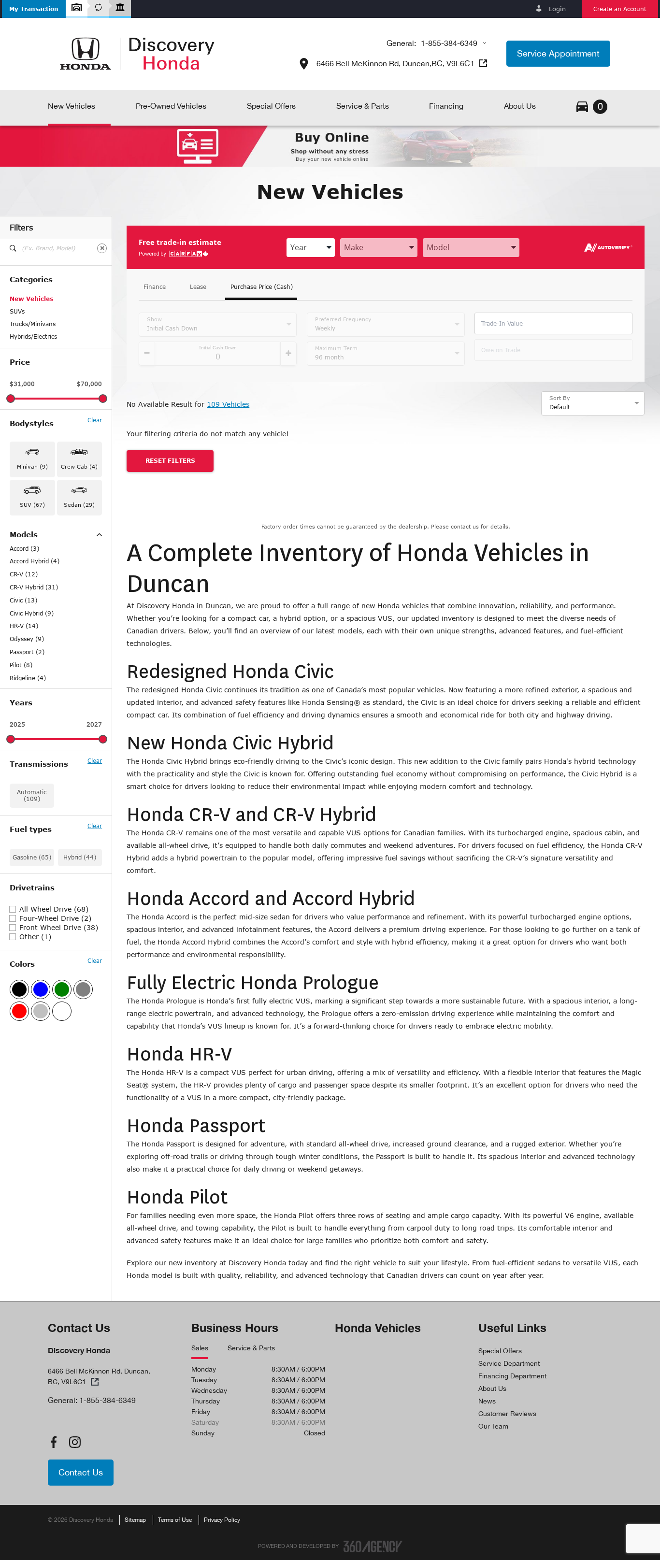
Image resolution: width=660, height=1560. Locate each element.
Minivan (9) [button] (32, 466)
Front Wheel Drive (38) (58, 927)
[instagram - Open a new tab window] (75, 1442)
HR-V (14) (24, 626)
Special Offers (500, 1351)
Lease (198, 287)
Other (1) (35, 936)
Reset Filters (170, 460)
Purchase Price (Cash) (261, 287)
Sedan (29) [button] (79, 504)
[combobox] (310, 247)
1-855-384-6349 (449, 43)
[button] (34, 9)
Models (24, 534)
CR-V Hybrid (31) (34, 587)
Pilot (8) (21, 665)
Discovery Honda (257, 1263)
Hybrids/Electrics (33, 336)
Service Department (509, 1363)
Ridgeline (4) (28, 678)
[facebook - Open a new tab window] (53, 1442)
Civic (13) (23, 600)
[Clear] (102, 248)
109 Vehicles (228, 404)
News (487, 1401)
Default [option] (559, 407)
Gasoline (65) (32, 857)
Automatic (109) (31, 795)
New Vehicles (31, 298)
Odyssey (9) (27, 639)
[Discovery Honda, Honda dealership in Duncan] (137, 53)
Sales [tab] (199, 1348)
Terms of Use (175, 1520)
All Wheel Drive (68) (53, 909)
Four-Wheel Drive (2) (55, 918)
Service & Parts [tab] (251, 1348)
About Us (492, 1388)
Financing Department (512, 1376)
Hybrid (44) (79, 857)
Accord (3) (24, 548)
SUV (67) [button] (32, 504)
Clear (94, 420)
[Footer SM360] (373, 1546)
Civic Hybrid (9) (32, 613)
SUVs (17, 311)
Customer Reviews (507, 1413)
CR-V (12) (24, 574)
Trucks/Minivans (33, 324)
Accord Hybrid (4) (34, 561)
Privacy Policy (222, 1520)
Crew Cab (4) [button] (79, 466)
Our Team (493, 1426)
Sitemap (135, 1520)
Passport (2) (27, 652)
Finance (154, 287)
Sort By (559, 398)
